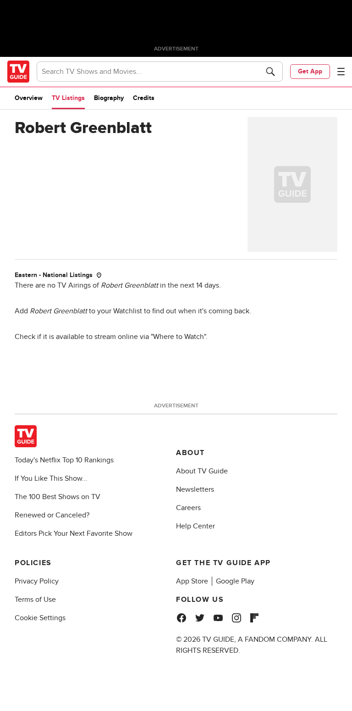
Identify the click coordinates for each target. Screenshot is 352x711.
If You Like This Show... (51, 478)
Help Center (195, 526)
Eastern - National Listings (54, 275)
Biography (109, 98)
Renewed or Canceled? (52, 515)
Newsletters (195, 489)
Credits (143, 98)
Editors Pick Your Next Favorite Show (73, 533)
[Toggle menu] (341, 71)
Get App (310, 71)
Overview (29, 98)
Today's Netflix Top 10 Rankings (64, 460)
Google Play (235, 581)
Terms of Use (35, 599)
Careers (188, 507)
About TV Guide (202, 471)
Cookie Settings (40, 617)
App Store (192, 581)
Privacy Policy (37, 581)
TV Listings (68, 98)
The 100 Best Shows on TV (57, 496)
